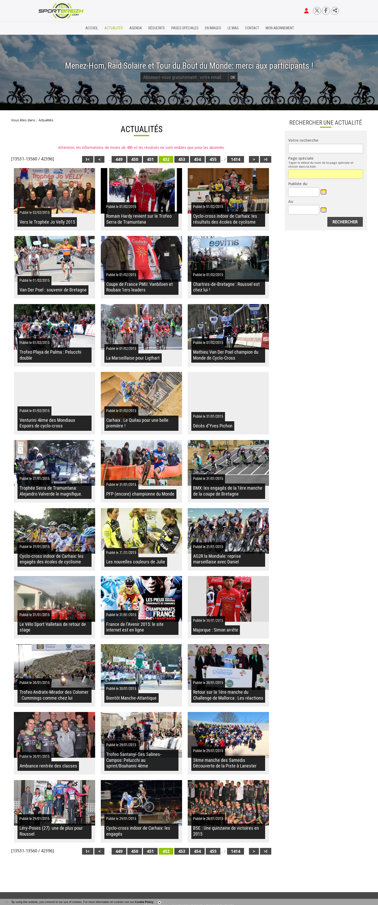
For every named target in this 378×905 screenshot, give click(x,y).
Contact (252, 28)
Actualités (113, 28)
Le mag (233, 28)
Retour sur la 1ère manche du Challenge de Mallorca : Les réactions (228, 695)
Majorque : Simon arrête (215, 630)
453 (181, 159)
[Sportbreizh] (50, 28)
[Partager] (334, 10)
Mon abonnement (280, 28)
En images (213, 28)
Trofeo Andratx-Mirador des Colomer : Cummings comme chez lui (54, 695)
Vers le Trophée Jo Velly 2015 (47, 222)
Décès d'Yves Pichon (212, 426)
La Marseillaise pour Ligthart (133, 358)
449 (118, 159)
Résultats (156, 28)
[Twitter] (316, 10)
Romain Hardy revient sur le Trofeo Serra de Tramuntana (139, 219)
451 (150, 159)
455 (213, 159)
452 (166, 159)
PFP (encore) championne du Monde (140, 494)
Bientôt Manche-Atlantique (131, 698)
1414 (235, 159)
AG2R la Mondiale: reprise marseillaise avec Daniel (217, 559)
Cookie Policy (144, 901)
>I (265, 159)
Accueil (91, 28)
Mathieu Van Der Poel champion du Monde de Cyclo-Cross (225, 355)
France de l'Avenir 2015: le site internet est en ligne (135, 627)
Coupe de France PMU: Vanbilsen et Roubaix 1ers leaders (139, 287)
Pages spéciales (185, 28)
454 (197, 159)
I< (87, 159)
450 (134, 159)
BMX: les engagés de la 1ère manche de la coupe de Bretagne (227, 491)
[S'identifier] (306, 11)
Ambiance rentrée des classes (48, 766)
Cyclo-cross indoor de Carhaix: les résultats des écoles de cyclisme (225, 219)
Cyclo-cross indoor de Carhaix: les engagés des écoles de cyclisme (52, 559)
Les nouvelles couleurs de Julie (135, 562)
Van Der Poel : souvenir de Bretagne (53, 290)
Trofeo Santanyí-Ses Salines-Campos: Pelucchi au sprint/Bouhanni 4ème (133, 760)
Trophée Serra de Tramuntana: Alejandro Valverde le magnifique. (51, 491)
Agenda (135, 28)
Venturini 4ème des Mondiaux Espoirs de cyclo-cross (47, 423)
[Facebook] (325, 10)
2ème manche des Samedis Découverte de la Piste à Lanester (225, 763)
